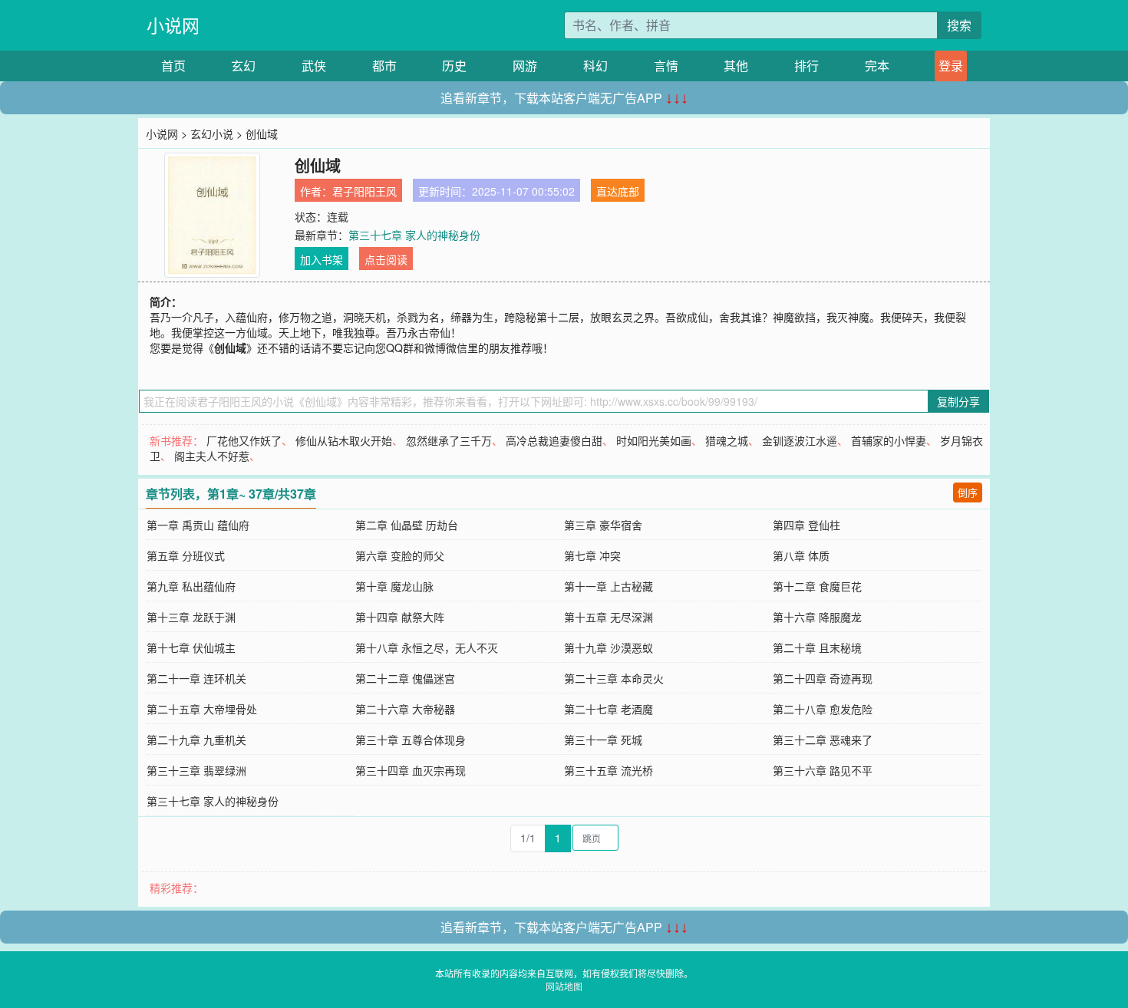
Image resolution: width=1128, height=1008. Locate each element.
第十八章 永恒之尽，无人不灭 (426, 647)
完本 (877, 65)
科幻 (595, 65)
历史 (454, 65)
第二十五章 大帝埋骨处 (202, 708)
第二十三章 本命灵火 (614, 678)
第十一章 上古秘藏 (608, 586)
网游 (525, 65)
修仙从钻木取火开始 (343, 440)
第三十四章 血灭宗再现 (410, 770)
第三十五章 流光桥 (608, 770)
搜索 (959, 25)
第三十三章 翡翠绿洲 (196, 770)
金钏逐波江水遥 (799, 440)
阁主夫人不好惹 (211, 455)
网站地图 (564, 986)
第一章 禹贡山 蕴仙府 (198, 524)
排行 (806, 65)
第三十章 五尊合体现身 (410, 739)
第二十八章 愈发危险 (822, 708)
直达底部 (617, 191)
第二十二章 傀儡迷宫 (405, 678)
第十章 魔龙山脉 (394, 586)
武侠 (314, 65)
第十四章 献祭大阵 (399, 616)
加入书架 (321, 259)
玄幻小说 (211, 133)
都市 (384, 65)
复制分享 (958, 401)
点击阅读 (385, 259)
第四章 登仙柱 (806, 524)
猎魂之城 (726, 440)
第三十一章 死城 (603, 739)
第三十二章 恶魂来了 (822, 739)
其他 (736, 65)
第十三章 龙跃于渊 (191, 616)
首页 (173, 65)
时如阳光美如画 (653, 440)
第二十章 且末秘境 (817, 647)
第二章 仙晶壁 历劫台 (406, 524)
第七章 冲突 (592, 555)
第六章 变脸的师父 (399, 555)
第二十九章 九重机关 (196, 739)
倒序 (968, 492)
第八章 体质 (801, 555)
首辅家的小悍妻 (888, 440)
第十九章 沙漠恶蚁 (608, 647)
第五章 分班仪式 (186, 555)
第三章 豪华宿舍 (603, 524)
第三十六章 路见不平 (822, 770)
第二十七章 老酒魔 (608, 708)
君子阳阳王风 (364, 191)
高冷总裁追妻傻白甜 (554, 440)
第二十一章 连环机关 (196, 678)
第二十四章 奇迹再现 (822, 678)
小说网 (173, 25)
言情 (666, 65)
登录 (950, 65)
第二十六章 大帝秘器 (405, 708)
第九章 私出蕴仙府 (191, 586)
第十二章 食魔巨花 (817, 586)
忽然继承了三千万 (449, 440)
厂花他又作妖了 (244, 440)
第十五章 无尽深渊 (608, 616)
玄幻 (243, 65)
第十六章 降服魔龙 (817, 616)
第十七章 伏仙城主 (191, 647)
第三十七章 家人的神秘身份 (414, 234)
